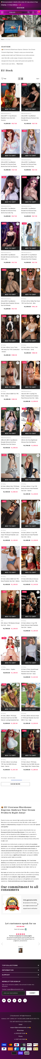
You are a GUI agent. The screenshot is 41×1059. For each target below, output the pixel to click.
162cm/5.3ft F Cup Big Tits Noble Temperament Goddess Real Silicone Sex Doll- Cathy (29, 396)
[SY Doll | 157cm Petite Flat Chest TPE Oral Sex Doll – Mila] (30, 280)
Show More (15, 784)
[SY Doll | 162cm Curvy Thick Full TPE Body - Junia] (30, 327)
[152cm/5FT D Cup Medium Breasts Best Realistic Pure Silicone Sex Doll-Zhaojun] (30, 234)
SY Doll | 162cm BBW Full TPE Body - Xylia (10, 395)
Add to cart (10, 109)
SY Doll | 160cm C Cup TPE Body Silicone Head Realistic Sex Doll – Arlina (29, 535)
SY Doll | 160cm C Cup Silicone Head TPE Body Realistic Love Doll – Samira (10, 535)
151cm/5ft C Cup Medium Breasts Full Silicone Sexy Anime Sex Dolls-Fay (8, 210)
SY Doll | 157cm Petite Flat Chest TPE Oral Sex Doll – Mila (30, 302)
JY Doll (3, 667)
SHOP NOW (20, 7)
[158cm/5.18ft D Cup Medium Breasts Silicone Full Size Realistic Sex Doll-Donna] (10, 419)
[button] (19, 78)
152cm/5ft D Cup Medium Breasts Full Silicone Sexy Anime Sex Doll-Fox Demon (9, 164)
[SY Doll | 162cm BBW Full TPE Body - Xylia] (10, 373)
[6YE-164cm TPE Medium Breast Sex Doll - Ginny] (10, 602)
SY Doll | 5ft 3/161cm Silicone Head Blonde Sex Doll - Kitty (29, 580)
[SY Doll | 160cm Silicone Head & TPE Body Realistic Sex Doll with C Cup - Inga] (30, 695)
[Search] (28, 12)
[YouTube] (20, 1000)
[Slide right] (37, 904)
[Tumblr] (14, 1000)
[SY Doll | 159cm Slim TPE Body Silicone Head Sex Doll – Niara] (10, 465)
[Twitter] (25, 1000)
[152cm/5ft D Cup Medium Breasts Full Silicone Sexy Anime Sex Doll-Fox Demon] (10, 141)
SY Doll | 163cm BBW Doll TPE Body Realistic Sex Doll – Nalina (10, 580)
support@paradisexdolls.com (15, 989)
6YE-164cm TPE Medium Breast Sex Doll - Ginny (10, 624)
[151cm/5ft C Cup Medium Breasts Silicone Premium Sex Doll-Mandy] (30, 95)
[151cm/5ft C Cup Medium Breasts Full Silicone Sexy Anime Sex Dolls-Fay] (10, 188)
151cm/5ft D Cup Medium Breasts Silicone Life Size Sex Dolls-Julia (9, 257)
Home (2, 39)
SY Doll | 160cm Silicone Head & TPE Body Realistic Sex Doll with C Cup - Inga (30, 718)
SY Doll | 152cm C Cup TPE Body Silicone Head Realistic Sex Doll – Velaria (29, 625)
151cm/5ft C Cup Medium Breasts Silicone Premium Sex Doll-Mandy (30, 118)
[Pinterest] (4, 1000)
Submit (33, 993)
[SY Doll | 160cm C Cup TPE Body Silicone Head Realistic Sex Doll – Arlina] (30, 512)
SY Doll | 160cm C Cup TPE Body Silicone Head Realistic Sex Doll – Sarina (29, 488)
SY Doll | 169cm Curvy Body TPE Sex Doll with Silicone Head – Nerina (9, 764)
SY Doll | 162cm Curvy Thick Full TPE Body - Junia (29, 348)
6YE (2, 621)
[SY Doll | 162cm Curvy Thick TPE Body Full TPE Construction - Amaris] (10, 327)
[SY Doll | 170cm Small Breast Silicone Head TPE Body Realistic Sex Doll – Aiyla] (30, 649)
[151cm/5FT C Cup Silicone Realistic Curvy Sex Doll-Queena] (10, 95)
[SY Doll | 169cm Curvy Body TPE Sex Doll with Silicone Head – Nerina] (10, 741)
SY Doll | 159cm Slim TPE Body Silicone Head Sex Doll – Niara (10, 487)
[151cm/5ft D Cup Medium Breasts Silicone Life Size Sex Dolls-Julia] (10, 234)
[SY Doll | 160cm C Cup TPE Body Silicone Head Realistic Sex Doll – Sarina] (30, 465)
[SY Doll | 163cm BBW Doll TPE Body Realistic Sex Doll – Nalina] (10, 558)
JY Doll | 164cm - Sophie (8, 669)
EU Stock (8, 39)
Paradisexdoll (6, 113)
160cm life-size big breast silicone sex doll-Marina (29, 441)
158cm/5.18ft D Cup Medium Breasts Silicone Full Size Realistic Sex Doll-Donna (9, 442)
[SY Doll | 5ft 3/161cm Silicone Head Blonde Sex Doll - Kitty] (30, 558)
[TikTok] (9, 1000)
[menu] (2, 12)
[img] (20, 926)
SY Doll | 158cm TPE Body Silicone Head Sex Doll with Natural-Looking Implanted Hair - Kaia (10, 718)
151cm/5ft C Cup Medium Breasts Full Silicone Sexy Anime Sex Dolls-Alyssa (28, 210)
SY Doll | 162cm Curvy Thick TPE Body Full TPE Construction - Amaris (10, 349)
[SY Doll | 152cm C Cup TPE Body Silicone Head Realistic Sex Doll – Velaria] (30, 602)
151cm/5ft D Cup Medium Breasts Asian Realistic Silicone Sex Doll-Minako (10, 303)
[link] (20, 904)
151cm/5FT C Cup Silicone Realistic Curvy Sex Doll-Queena (9, 118)
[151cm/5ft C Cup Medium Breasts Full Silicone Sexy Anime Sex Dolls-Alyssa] (30, 188)
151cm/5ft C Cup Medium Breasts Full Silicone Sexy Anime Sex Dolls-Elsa (28, 164)
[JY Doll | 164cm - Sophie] (10, 649)
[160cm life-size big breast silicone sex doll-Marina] (30, 419)
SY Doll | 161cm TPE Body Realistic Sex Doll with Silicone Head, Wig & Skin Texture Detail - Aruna (30, 764)
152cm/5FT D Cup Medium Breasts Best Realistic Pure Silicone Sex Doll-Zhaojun (29, 257)
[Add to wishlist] (17, 84)
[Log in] (33, 12)
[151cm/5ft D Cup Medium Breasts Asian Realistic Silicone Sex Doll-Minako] (10, 280)
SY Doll (23, 299)
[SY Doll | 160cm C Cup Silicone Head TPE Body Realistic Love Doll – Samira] (10, 512)
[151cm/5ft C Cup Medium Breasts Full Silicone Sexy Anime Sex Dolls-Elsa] (30, 141)
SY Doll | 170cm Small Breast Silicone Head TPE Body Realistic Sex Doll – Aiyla (29, 671)
